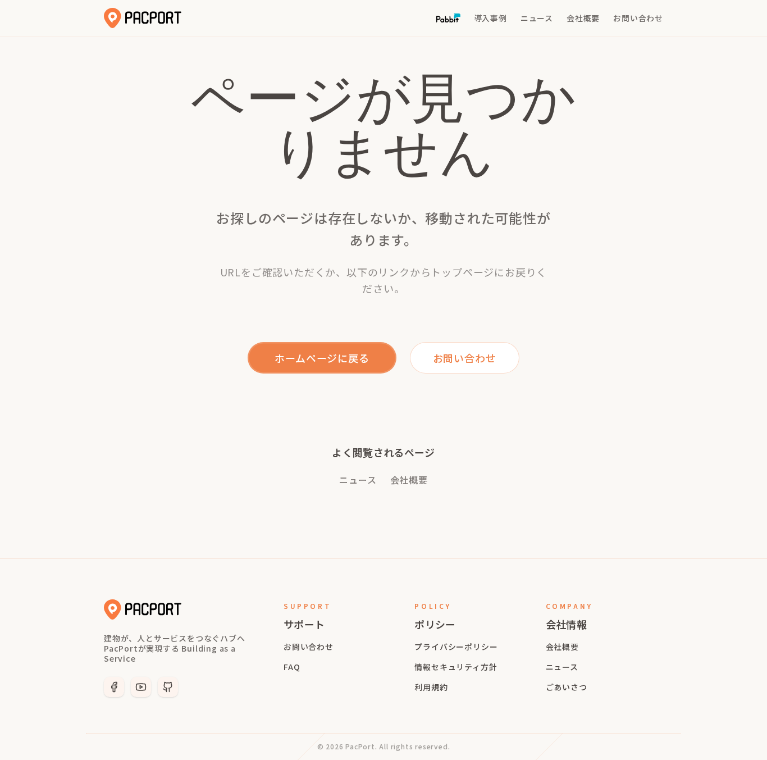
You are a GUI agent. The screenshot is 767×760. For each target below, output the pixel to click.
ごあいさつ (566, 687)
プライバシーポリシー (455, 646)
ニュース (357, 479)
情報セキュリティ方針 (455, 666)
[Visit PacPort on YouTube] (141, 687)
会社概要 (409, 479)
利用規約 (431, 687)
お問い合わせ (309, 646)
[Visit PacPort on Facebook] (114, 687)
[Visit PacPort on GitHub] (168, 687)
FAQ (292, 666)
